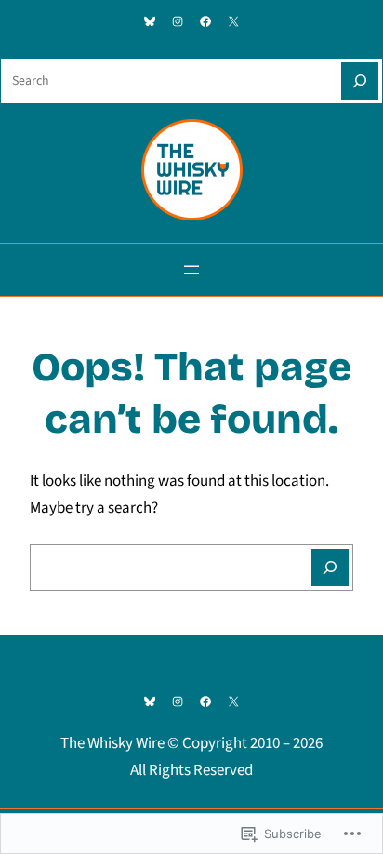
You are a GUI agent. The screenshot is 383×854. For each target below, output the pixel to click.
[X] (233, 21)
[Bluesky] (149, 21)
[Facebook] (205, 21)
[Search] (359, 81)
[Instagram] (177, 21)
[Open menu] (191, 270)
